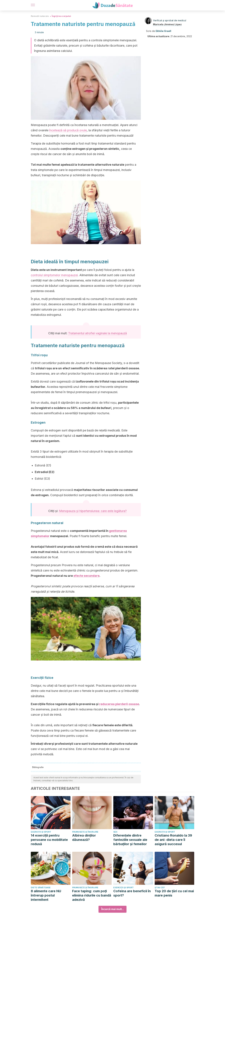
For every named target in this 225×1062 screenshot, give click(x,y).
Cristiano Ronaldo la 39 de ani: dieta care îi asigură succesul (173, 839)
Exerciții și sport (41, 832)
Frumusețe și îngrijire (85, 832)
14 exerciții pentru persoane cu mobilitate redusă (49, 839)
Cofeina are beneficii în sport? (132, 893)
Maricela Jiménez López (167, 24)
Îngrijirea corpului (61, 16)
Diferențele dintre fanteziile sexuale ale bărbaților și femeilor (130, 839)
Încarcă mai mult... (112, 909)
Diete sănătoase (41, 887)
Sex (115, 832)
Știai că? (160, 887)
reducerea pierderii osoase (119, 704)
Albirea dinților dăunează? (84, 837)
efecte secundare (86, 575)
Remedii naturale (40, 16)
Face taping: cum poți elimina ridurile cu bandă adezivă (91, 895)
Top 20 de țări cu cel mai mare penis (174, 893)
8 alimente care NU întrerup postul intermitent (46, 895)
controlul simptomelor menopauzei (54, 275)
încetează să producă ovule (68, 130)
